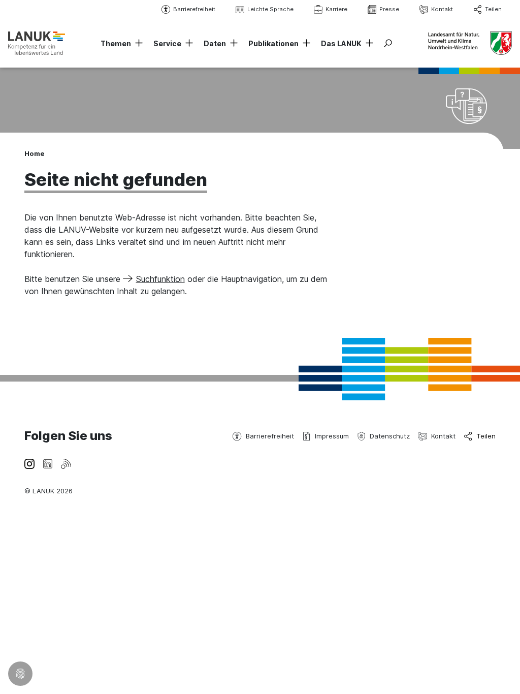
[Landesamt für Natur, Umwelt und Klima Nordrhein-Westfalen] (36, 42)
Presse (389, 9)
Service (167, 43)
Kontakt (442, 9)
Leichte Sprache (270, 9)
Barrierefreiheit (194, 9)
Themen (116, 43)
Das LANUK (341, 43)
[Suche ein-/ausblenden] (388, 43)
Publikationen (273, 43)
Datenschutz (390, 436)
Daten (215, 43)
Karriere (336, 9)
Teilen (493, 9)
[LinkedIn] (48, 463)
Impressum (332, 436)
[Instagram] (29, 463)
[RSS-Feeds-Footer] (66, 463)
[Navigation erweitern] (137, 43)
